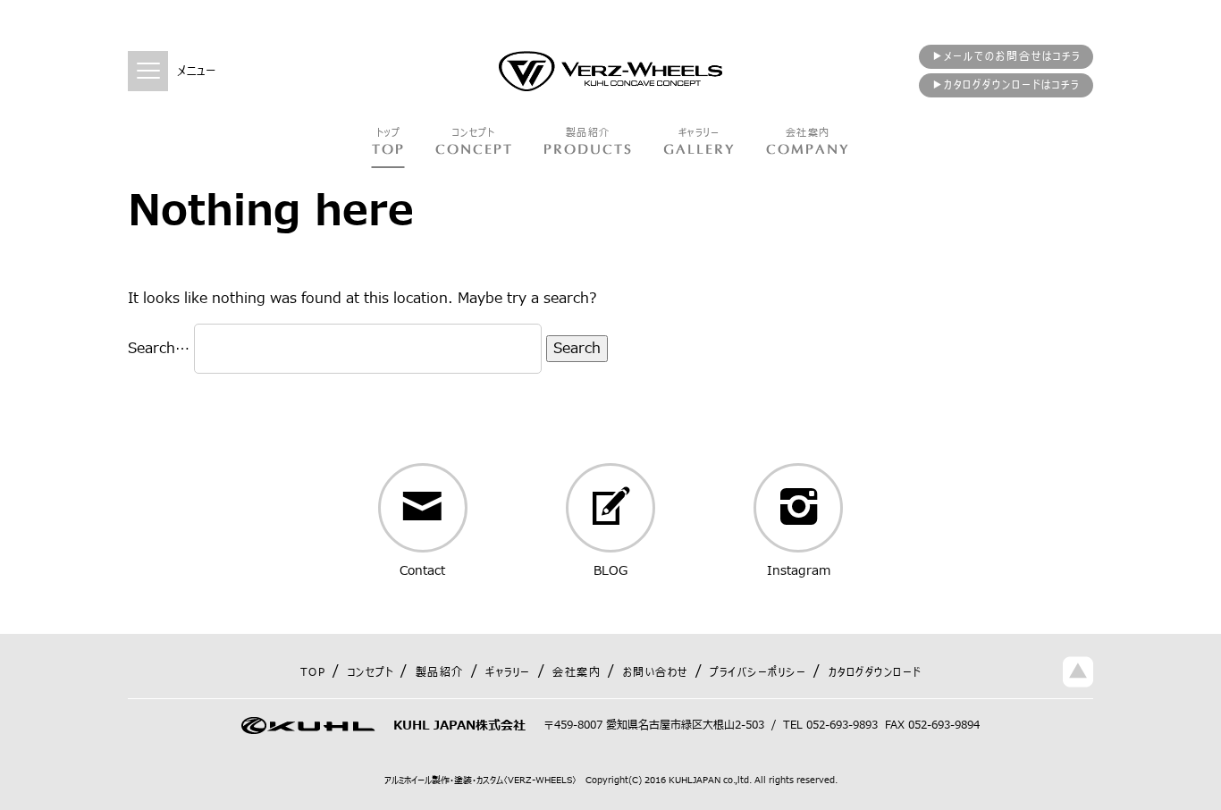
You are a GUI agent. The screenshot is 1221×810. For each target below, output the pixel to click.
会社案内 (576, 672)
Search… (158, 348)
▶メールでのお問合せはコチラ (1006, 56)
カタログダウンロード (875, 672)
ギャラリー (508, 672)
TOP (313, 672)
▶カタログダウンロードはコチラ (1005, 85)
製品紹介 (440, 672)
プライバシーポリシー (758, 672)
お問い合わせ (655, 672)
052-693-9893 (842, 725)
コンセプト (371, 672)
